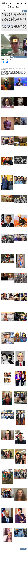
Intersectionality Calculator (15, 4)
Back (25, 11)
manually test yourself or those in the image (14, 25)
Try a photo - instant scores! (19, 57)
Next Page (23, 548)
